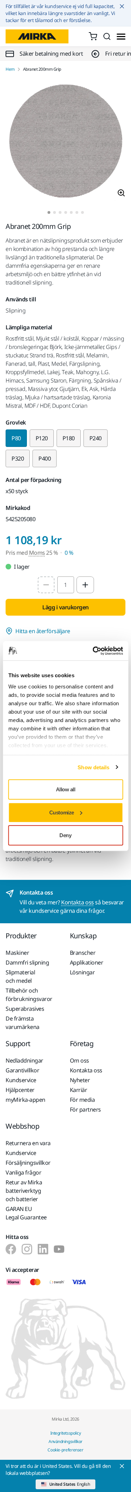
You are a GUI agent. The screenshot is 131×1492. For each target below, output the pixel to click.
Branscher (83, 953)
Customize (61, 812)
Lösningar (82, 972)
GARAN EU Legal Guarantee (26, 1213)
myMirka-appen (25, 1100)
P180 (69, 438)
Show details (93, 767)
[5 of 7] (71, 212)
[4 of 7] (65, 212)
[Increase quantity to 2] (85, 585)
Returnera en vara (28, 1143)
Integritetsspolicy (65, 1433)
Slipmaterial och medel (20, 976)
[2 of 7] (54, 212)
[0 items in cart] (93, 36)
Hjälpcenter (20, 1090)
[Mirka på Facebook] (11, 1249)
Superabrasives (25, 1009)
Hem (10, 69)
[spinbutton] (65, 584)
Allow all (65, 789)
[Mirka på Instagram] (27, 1249)
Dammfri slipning (27, 962)
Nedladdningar (24, 1060)
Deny (65, 835)
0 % (69, 552)
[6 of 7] (76, 212)
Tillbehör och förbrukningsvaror (29, 995)
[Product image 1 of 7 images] (65, 141)
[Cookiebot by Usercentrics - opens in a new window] (93, 650)
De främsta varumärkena (22, 1023)
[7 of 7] (82, 212)
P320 (18, 458)
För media (82, 1100)
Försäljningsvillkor (28, 1163)
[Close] (121, 1466)
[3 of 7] (60, 212)
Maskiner (17, 953)
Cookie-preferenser (65, 1450)
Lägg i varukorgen (65, 607)
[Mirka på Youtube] (59, 1249)
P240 (95, 438)
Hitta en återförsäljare (42, 631)
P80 (16, 438)
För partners (85, 1109)
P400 (44, 458)
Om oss (79, 1060)
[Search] (107, 36)
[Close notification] (121, 6)
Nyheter (80, 1080)
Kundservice (21, 1080)
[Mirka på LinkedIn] (43, 1249)
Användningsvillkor (65, 1441)
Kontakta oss (77, 902)
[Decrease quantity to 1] (46, 584)
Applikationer (86, 962)
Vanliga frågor (23, 1172)
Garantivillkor (22, 1070)
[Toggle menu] (121, 37)
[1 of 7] (49, 212)
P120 (42, 438)
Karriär (78, 1090)
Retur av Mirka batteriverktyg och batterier (24, 1190)
